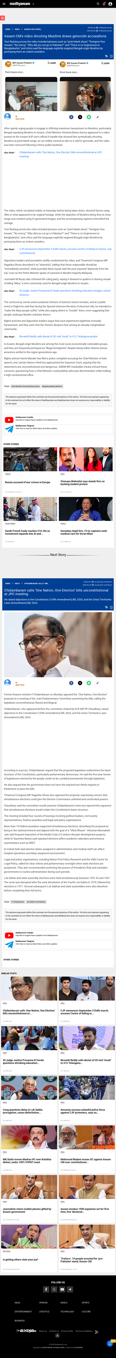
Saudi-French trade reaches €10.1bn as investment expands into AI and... (27, 532)
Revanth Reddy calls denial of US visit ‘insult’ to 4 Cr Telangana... (86, 1061)
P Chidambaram (17, 902)
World (63, 524)
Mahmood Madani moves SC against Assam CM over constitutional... (86, 1161)
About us (43, 1331)
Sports (85, 1302)
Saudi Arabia (10, 524)
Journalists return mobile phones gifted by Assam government (27, 1210)
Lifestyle (44, 1311)
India (63, 474)
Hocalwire (78, 1348)
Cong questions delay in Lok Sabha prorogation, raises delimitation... (23, 1111)
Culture (86, 1311)
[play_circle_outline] (30, 459)
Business (20, 1320)
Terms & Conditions (83, 1331)
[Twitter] (80, 117)
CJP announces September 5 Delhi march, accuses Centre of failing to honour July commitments (65, 251)
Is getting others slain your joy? (20, 1259)
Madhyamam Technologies (53, 1348)
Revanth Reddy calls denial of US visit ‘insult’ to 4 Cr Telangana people (58, 336)
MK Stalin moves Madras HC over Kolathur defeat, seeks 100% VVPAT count (27, 1161)
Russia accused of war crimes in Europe (27, 482)
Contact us (54, 1331)
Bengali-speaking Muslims (52, 386)
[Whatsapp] (89, 117)
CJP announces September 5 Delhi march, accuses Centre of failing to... (85, 1012)
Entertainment (23, 1311)
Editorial (6, 1251)
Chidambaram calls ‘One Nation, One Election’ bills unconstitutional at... (29, 1012)
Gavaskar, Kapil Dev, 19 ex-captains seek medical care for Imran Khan (84, 532)
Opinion (43, 1302)
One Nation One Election (36, 902)
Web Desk (20, 119)
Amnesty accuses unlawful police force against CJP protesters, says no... (83, 1111)
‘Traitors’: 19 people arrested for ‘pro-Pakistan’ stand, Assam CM (82, 1260)
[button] (4, 4)
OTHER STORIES (11, 444)
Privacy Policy (67, 1331)
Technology (67, 1311)
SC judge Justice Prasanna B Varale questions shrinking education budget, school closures (64, 292)
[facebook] (71, 117)
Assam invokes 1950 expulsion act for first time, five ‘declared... (85, 1210)
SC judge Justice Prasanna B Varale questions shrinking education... (23, 1061)
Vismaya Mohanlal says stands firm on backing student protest (83, 483)
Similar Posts (9, 973)
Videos (7, 474)
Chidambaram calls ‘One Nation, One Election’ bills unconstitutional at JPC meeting (60, 154)
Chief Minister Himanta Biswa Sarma (25, 386)
